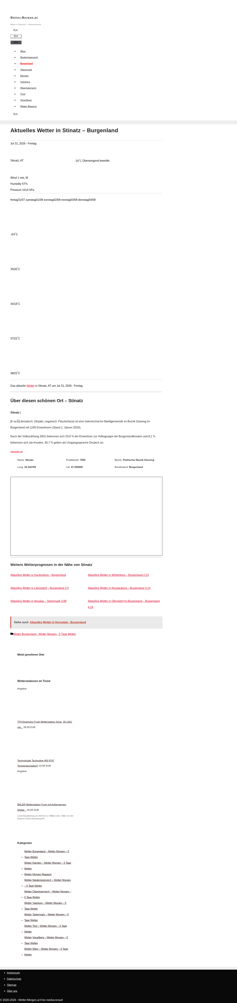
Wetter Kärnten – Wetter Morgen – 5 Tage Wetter (47, 865)
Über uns (12, 990)
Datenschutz (14, 978)
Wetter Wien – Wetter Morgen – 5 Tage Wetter (46, 951)
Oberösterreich (28, 88)
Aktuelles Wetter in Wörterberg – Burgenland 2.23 (118, 575)
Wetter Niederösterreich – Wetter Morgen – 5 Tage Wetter (47, 883)
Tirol (22, 94)
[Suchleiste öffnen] (15, 30)
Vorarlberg (26, 100)
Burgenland (26, 63)
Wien (23, 51)
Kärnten (24, 76)
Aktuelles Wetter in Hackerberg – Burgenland (38, 575)
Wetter (31, 385)
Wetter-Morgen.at (24, 17)
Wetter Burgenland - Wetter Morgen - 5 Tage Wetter (44, 634)
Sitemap (11, 984)
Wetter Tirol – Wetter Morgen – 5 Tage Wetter (45, 928)
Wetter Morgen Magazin (38, 874)
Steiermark (26, 69)
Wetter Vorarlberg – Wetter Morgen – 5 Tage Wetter (46, 940)
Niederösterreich (29, 57)
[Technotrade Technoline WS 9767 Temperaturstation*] (43, 755)
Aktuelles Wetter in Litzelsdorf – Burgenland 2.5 (39, 588)
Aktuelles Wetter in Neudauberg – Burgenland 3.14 (119, 588)
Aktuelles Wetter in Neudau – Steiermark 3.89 (38, 601)
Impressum (13, 972)
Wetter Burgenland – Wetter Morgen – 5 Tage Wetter (46, 854)
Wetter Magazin (28, 106)
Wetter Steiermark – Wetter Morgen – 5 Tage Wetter (46, 917)
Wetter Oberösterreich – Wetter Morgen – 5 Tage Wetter (47, 894)
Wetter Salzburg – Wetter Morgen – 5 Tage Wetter (45, 906)
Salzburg (25, 82)
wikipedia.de (16, 451)
